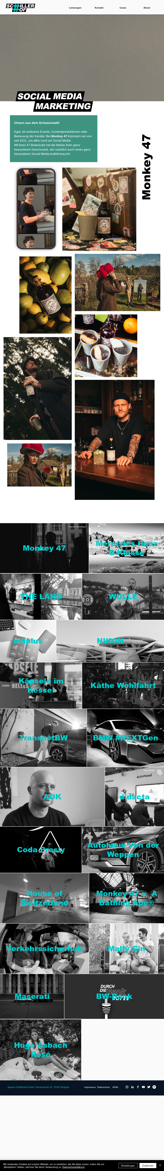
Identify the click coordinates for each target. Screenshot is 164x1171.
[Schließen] (160, 1165)
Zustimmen (148, 1165)
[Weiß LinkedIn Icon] (132, 1087)
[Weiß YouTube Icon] (143, 1087)
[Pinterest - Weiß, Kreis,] (154, 1087)
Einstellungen (128, 1165)
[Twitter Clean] (149, 1087)
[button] (58, 252)
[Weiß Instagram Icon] (127, 1087)
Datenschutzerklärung (73, 1167)
